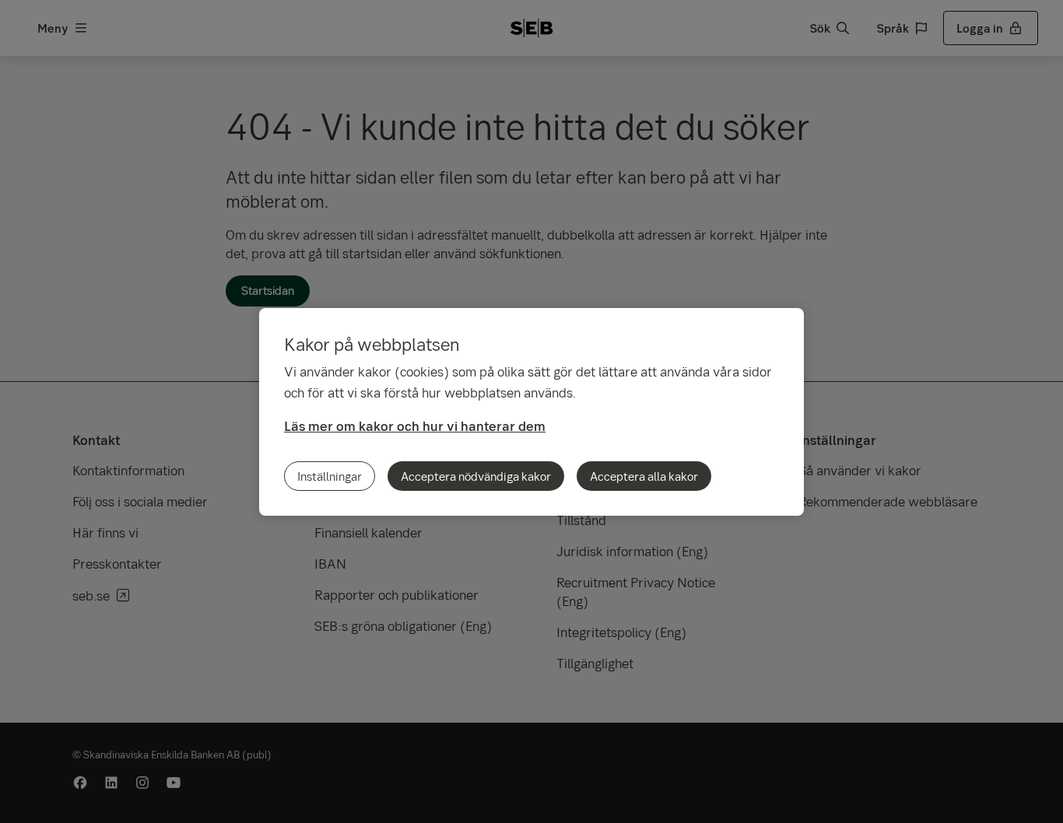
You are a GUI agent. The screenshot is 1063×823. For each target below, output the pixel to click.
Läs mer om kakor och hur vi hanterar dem (415, 426)
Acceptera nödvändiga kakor (476, 476)
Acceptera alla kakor (644, 476)
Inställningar (329, 476)
